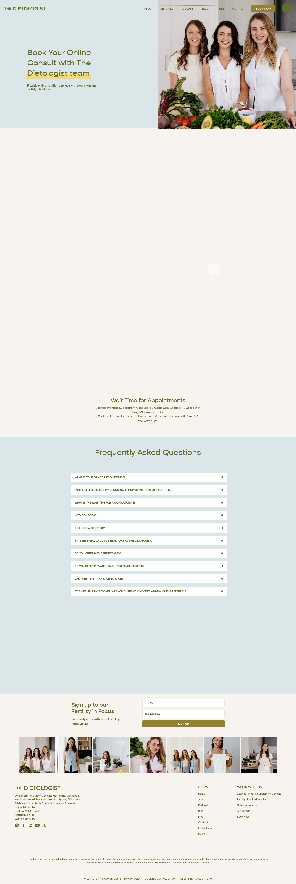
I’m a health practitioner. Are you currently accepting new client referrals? (149, 591)
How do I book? (149, 515)
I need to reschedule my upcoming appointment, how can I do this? (149, 490)
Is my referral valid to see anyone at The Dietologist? (149, 541)
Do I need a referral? (149, 528)
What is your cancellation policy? (149, 477)
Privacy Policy (132, 879)
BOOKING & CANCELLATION (160, 879)
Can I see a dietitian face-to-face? (149, 579)
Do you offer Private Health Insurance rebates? (149, 566)
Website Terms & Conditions (101, 879)
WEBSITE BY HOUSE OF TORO (196, 879)
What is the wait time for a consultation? (149, 503)
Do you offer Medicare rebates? (149, 553)
